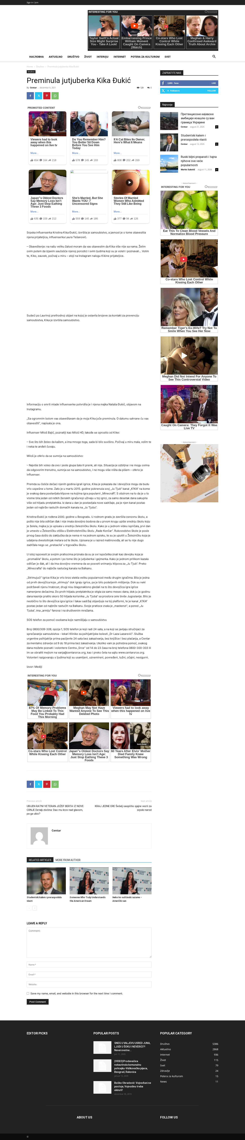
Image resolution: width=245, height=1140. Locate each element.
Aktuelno (55, 56)
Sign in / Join (32, 2)
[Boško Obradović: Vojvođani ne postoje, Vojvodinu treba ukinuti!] (102, 1087)
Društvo (73, 56)
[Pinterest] (46, 95)
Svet (168, 56)
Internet (120, 56)
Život (88, 56)
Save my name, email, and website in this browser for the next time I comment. (76, 993)
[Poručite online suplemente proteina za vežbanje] (189, 473)
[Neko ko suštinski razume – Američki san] (132, 880)
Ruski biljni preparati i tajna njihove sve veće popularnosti (199, 161)
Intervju (103, 56)
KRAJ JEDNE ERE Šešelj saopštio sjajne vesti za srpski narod (123, 808)
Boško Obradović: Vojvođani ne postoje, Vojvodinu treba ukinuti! (132, 1086)
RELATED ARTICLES (40, 860)
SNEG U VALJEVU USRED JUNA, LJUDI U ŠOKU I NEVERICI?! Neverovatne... (132, 1047)
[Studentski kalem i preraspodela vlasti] (46, 880)
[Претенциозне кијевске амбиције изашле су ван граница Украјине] (169, 121)
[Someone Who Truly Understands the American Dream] (89, 880)
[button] (214, 57)
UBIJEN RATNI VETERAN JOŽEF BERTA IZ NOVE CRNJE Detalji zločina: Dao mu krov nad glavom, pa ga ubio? (55, 810)
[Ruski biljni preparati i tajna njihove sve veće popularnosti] (169, 164)
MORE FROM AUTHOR (68, 860)
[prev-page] (29, 908)
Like (214, 83)
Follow (211, 90)
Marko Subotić (188, 169)
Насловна (36, 56)
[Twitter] (38, 95)
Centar (33, 87)
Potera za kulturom (145, 56)
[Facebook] (30, 95)
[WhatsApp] (55, 95)
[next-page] (34, 908)
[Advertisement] (89, 288)
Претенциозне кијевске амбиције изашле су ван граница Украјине (197, 118)
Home (30, 66)
